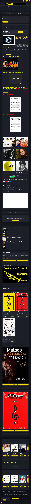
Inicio (6, 8)
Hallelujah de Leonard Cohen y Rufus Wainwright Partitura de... (15, 241)
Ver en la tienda (15, 384)
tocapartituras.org (5, 6)
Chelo (12, 255)
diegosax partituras (6, 47)
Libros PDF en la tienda (22, 12)
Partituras (22, 179)
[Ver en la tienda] (15, 462)
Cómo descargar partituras (11, 10)
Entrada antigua (17, 212)
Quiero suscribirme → (15, 220)
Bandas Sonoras (12, 179)
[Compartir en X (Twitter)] (17, 177)
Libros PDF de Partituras (16, 8)
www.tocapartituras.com (24, 44)
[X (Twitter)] (28, 1)
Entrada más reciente (11, 212)
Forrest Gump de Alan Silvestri (6, 453)
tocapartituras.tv (19, 13)
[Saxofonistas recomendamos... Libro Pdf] (15, 365)
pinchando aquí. (8, 54)
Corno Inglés (26, 255)
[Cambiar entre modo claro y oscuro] (1, 502)
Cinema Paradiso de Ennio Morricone (14, 453)
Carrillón (7, 255)
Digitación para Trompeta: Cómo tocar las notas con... (14, 237)
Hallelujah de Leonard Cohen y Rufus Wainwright (23, 453)
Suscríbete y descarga (12, 13)
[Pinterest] (29, 1)
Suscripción (16, 10)
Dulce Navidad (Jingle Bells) (14, 484)
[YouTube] (26, 1)
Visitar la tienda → (5, 21)
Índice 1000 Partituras (10, 8)
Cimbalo (16, 255)
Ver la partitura (20, 31)
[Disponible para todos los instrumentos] (15, 410)
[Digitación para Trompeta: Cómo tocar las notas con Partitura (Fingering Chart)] (4, 239)
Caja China (4, 255)
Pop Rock (26, 179)
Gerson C (19, 179)
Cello (10, 255)
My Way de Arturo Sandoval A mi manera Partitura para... (14, 228)
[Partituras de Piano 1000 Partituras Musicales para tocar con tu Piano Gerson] (4, 234)
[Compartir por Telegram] (19, 177)
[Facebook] (23, 1)
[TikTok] (25, 1)
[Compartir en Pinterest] (21, 177)
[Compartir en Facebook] (15, 177)
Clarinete (19, 255)
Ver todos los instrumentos (6, 258)
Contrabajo (22, 255)
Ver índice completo (15, 260)
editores (16, 179)
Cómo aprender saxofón (23, 8)
